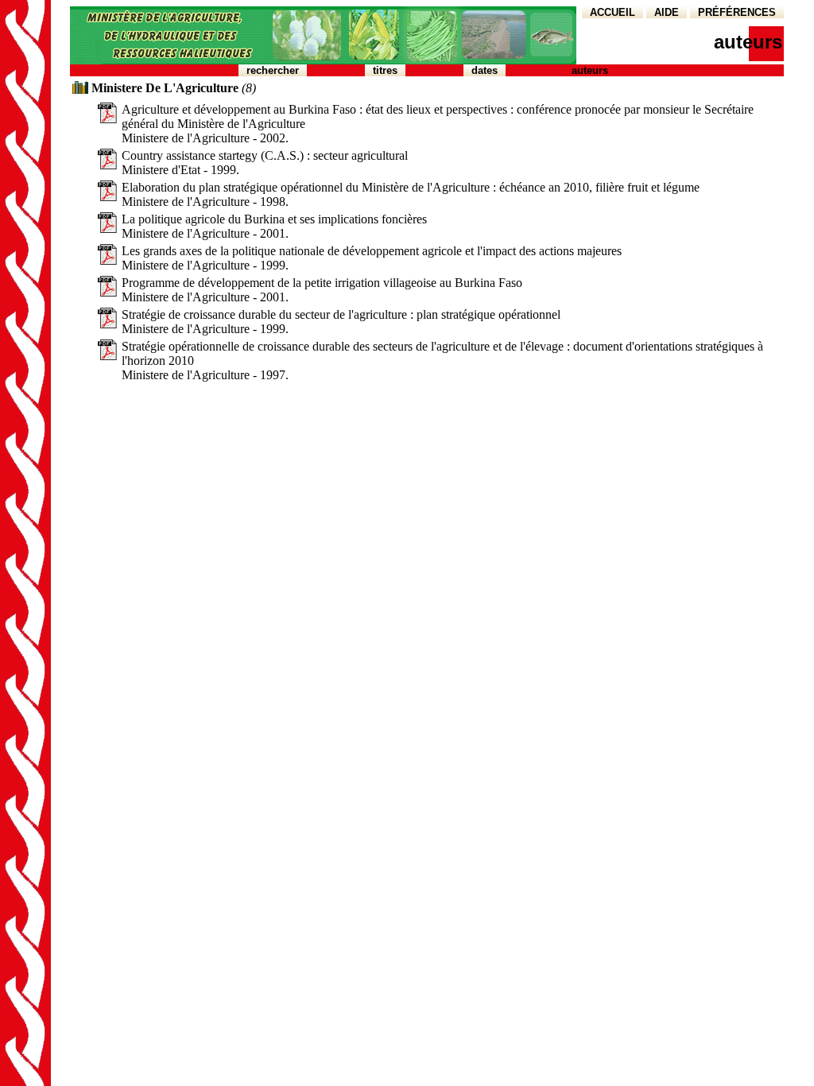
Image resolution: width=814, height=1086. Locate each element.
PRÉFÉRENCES (737, 12)
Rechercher (272, 70)
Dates (484, 70)
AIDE (666, 12)
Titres (385, 70)
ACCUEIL (612, 12)
